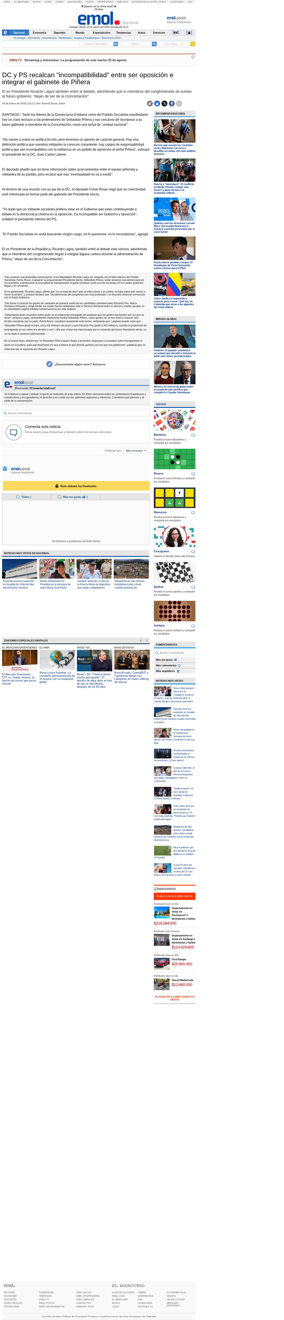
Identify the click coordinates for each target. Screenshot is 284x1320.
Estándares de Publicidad (143, 1316)
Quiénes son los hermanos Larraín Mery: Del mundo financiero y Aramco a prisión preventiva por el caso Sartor (174, 227)
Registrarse (184, 22)
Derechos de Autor (51, 1316)
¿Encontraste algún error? (80, 364)
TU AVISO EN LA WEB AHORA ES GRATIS (175, 998)
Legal (48, 2)
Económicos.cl (141, 2)
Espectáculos (101, 32)
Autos (90, 2)
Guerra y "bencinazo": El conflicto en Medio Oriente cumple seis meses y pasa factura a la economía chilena (174, 188)
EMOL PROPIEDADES (88, 1296)
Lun (190, 2)
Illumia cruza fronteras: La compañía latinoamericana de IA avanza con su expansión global (57, 677)
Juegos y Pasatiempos (86, 38)
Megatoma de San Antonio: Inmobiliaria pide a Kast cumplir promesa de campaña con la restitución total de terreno (130, 588)
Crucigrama (161, 551)
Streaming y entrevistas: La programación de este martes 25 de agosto (75, 60)
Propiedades (105, 2)
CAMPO (142, 1292)
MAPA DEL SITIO (85, 1306)
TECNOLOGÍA (11, 1306)
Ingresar (171, 22)
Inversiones (75, 2)
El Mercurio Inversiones (19, 647)
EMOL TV (44, 1299)
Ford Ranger (179, 959)
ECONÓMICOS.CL (176, 1292)
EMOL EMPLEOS (85, 1299)
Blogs (37, 2)
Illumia (44, 647)
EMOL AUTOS (83, 1292)
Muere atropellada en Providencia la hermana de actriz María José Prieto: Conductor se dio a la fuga (174, 736)
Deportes (59, 32)
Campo (59, 2)
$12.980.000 (182, 984)
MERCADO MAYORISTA (173, 1304)
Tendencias (123, 32)
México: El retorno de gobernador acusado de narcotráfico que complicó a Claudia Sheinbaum (173, 389)
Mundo (79, 32)
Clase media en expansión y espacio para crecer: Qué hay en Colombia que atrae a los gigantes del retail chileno (174, 303)
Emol (7, 2)
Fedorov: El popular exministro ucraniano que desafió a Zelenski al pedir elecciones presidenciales (174, 353)
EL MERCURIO (120, 1299)
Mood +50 (83, 647)
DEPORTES (10, 1299)
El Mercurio (21, 2)
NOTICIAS (9, 1292)
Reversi (158, 473)
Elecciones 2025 (111, 38)
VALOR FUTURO (176, 1299)
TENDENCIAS (46, 1292)
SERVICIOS (45, 1296)
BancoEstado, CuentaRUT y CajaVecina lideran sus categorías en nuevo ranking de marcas (131, 677)
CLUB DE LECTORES (123, 1292)
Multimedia (65, 38)
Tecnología (19, 38)
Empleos (122, 2)
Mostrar (99, 9)
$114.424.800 (183, 947)
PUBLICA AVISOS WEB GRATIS (175, 896)
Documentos (49, 38)
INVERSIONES (145, 1296)
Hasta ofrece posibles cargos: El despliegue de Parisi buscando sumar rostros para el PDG (173, 265)
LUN (140, 1299)
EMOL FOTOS (46, 1303)
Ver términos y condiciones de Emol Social (76, 541)
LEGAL (115, 1306)
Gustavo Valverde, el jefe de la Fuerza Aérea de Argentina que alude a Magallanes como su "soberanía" (174, 774)
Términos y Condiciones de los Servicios (107, 1316)
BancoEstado (124, 647)
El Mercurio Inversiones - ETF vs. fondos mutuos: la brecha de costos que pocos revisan (19, 679)
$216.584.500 (165, 923)
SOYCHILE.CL (145, 1306)
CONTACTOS (83, 1303)
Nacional (19, 32)
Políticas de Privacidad (74, 1316)
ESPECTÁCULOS (13, 1303)
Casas (162, 2)
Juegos (161, 404)
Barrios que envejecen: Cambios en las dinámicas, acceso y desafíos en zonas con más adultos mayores (174, 149)
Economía (39, 32)
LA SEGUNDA (145, 1303)
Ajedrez (159, 586)
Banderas (160, 434)
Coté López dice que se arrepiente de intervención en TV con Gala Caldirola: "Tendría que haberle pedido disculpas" (174, 812)
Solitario (159, 625)
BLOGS (116, 1303)
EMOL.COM (118, 1296)
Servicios (159, 32)
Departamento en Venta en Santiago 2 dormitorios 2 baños (183, 939)
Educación (34, 38)
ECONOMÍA (10, 1296)
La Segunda (177, 2)
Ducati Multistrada (182, 980)
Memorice (160, 512)
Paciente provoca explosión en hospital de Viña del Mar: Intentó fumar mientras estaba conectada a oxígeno (174, 715)
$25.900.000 (182, 964)
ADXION (171, 1296)
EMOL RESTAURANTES (51, 1306)
